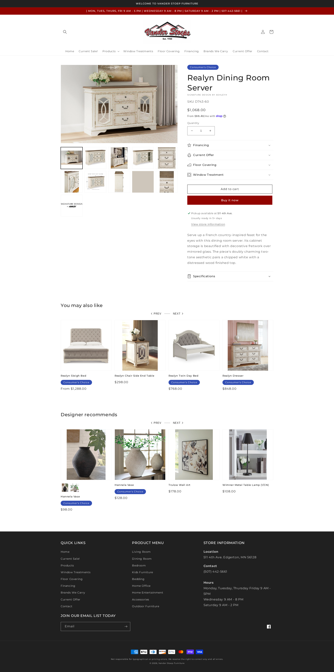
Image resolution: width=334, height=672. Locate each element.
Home (65, 551)
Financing (68, 586)
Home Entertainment (147, 592)
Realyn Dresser (232, 375)
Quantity (193, 123)
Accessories (140, 599)
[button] (65, 32)
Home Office (141, 586)
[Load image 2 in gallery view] (95, 158)
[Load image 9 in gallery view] (143, 182)
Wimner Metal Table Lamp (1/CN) (245, 484)
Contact (66, 606)
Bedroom (139, 565)
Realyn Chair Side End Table (134, 375)
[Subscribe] (126, 626)
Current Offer (70, 599)
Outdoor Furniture (145, 606)
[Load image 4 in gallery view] (143, 158)
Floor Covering (72, 579)
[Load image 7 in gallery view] (95, 182)
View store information (208, 224)
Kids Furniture (142, 572)
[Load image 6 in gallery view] (72, 182)
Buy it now (230, 200)
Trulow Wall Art (179, 484)
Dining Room (142, 558)
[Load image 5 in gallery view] (167, 158)
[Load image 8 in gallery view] (119, 182)
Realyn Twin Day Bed (183, 375)
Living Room (141, 551)
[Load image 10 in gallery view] (167, 182)
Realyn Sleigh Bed (73, 375)
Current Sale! (70, 558)
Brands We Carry (73, 592)
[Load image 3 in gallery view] (119, 158)
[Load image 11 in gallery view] (72, 206)
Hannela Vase (70, 496)
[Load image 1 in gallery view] (72, 158)
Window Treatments (75, 572)
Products (67, 565)
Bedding (138, 579)
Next (177, 313)
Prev (157, 313)
